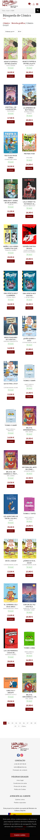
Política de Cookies (20, 789)
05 (20, 723)
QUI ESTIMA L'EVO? (11, 384)
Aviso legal (20, 780)
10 (15, 726)
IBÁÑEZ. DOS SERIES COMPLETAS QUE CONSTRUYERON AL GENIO (10, 247)
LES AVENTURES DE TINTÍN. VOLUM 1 (11, 517)
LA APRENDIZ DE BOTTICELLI (29, 109)
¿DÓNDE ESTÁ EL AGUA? (29, 562)
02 (8, 723)
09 (35, 723)
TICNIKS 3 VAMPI (29, 381)
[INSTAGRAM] (21, 755)
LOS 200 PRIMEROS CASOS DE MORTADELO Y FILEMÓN (11, 652)
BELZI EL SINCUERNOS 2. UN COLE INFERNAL (29, 696)
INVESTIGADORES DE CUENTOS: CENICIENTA (10, 338)
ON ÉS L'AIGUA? (10, 561)
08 (31, 723)
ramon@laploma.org (20, 767)
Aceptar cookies (19, 835)
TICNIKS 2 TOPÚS (29, 514)
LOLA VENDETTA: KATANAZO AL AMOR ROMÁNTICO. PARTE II (29, 203)
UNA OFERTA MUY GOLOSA (29, 294)
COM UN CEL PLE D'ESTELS (29, 606)
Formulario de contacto (20, 770)
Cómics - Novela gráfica (14, 23)
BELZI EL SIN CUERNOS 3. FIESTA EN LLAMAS (11, 473)
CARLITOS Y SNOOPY (10, 692)
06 (24, 723)
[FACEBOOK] (18, 755)
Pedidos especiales (20, 803)
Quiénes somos (20, 799)
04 (16, 723)
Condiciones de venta (20, 783)
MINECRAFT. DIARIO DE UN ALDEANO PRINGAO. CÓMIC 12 (11, 202)
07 (27, 723)
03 (12, 723)
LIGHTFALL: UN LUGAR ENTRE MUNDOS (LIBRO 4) (11, 108)
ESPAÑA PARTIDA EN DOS (29, 247)
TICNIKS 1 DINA (29, 648)
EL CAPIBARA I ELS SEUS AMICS (10, 606)
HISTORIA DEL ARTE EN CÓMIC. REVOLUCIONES (29, 468)
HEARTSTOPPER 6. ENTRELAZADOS (11, 63)
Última (24, 726)
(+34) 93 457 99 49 (20, 764)
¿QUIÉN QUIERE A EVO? (29, 340)
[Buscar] (37, 10)
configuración (20, 829)
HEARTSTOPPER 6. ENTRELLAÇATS (29, 62)
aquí (24, 826)
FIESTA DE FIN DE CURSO (10, 157)
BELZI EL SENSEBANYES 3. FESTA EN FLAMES (29, 429)
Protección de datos (20, 786)
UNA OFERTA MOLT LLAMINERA (11, 294)
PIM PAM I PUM (29, 154)
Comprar (10, 76)
